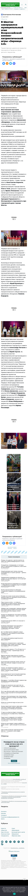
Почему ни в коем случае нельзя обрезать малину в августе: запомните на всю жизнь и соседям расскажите (14, 597)
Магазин (3, 813)
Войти (3, 819)
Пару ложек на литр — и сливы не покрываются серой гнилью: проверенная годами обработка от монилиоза (13, 603)
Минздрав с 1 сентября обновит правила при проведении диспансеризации (13, 681)
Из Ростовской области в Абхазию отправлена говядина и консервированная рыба (13, 591)
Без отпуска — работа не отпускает (13, 751)
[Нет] (26, 891)
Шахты (15, 548)
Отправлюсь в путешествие (11, 753)
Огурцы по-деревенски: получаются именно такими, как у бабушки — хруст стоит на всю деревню (14, 616)
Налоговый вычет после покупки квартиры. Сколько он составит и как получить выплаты (13, 675)
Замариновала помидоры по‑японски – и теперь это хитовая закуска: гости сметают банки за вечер (13, 579)
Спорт (13, 828)
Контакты (3, 811)
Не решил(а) (7, 758)
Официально (15, 834)
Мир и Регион (5, 832)
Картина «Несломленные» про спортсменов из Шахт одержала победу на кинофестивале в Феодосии (14, 697)
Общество (4, 19)
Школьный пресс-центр (18, 832)
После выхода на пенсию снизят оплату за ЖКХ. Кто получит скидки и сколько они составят (13, 663)
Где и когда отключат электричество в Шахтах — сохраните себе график (12, 730)
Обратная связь (16, 835)
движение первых (12, 547)
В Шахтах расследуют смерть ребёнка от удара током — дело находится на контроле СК (13, 725)
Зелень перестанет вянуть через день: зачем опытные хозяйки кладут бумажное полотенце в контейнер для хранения (14, 707)
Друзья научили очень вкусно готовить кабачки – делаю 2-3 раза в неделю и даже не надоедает (13, 657)
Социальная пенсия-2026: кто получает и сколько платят (13, 621)
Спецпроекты (5, 835)
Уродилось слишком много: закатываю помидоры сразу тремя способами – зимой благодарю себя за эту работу (13, 644)
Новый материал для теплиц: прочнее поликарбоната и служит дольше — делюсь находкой (13, 572)
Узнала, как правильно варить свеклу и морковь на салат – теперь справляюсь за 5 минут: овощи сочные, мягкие (13, 669)
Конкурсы (4, 815)
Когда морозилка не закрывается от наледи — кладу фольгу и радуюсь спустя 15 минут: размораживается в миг (13, 585)
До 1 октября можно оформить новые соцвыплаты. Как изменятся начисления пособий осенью (12, 633)
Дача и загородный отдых (11, 749)
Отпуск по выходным (10, 748)
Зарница (10, 548)
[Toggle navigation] (21, 4)
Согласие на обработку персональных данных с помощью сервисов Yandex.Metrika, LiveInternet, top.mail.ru (13, 797)
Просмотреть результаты (14, 763)
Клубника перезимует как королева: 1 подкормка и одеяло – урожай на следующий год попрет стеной (12, 627)
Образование (15, 830)
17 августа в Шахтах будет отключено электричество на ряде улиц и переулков (13, 713)
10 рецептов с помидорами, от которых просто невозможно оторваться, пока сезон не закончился (13, 566)
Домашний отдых (9, 754)
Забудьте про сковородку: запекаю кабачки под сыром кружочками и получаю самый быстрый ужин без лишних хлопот (13, 610)
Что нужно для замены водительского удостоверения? (12, 639)
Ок (14, 893)
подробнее (8, 888)
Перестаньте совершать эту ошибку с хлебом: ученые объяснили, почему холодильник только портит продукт (12, 719)
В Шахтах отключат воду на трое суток (12, 702)
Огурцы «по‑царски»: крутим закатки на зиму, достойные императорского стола (12, 561)
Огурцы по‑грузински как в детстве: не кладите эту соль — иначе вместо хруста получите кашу (13, 686)
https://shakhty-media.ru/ (19, 779)
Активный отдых (8, 756)
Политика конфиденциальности (10, 817)
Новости (3, 828)
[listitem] (3, 63)
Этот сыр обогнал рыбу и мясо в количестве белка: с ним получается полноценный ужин (14, 692)
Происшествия (5, 834)
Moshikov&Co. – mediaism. (17, 848)
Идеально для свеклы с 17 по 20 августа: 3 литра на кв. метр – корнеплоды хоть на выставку (13, 650)
